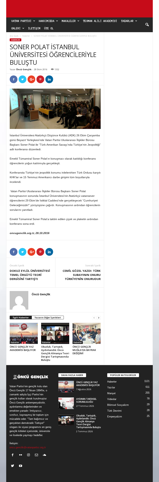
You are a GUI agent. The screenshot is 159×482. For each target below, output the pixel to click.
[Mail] (37, 455)
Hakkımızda (46, 21)
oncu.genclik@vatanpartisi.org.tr (28, 447)
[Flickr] (21, 455)
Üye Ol (49, 28)
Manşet (111, 393)
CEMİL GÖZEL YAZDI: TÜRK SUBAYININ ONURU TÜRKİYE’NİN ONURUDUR (82, 275)
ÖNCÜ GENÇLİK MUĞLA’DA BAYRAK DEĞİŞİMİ (84, 350)
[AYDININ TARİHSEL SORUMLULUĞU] (66, 403)
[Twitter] (13, 466)
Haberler (26, 36)
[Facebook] (13, 455)
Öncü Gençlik (23, 69)
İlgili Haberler (21, 317)
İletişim (34, 28)
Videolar (111, 399)
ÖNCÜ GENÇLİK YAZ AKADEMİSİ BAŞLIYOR (23, 348)
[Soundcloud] (44, 455)
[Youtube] (21, 466)
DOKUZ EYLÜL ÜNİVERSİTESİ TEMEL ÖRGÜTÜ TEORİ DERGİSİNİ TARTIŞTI (30, 275)
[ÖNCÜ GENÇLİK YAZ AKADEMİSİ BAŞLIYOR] (24, 333)
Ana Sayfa (14, 36)
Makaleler (69, 21)
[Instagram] (29, 455)
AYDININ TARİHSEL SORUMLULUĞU (86, 400)
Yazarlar (127, 21)
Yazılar (111, 387)
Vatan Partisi (21, 21)
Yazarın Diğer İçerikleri (48, 317)
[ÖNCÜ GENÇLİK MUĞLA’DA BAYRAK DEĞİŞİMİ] (87, 333)
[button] (147, 25)
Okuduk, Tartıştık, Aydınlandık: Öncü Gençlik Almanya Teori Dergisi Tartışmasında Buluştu (55, 353)
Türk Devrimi (114, 410)
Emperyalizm (114, 416)
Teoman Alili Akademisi (100, 21)
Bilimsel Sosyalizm (118, 404)
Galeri (16, 28)
